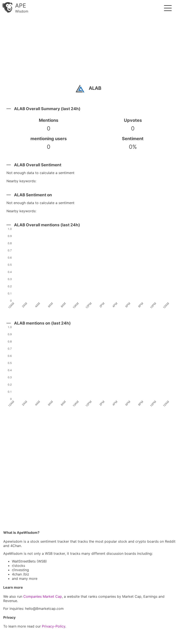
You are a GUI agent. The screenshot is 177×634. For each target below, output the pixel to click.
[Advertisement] (88, 51)
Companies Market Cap (42, 596)
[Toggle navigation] (168, 8)
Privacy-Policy (53, 626)
